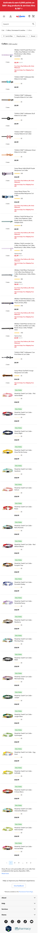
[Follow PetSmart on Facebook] (6, 921)
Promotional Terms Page (26, 891)
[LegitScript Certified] (9, 929)
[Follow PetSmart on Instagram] (12, 921)
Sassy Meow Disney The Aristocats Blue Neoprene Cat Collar (24, 193)
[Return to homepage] (20, 16)
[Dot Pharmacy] (23, 928)
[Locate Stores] (29, 16)
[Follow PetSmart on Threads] (18, 921)
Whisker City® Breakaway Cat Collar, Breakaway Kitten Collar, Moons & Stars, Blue (24, 301)
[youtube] (31, 921)
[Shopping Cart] (33, 16)
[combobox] (19, 24)
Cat (3, 30)
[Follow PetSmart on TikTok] (25, 921)
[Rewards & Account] (10, 16)
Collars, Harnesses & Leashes (15, 30)
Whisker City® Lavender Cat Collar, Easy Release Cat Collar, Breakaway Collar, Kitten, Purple (24, 245)
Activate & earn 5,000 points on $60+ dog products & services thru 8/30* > (18, 5)
